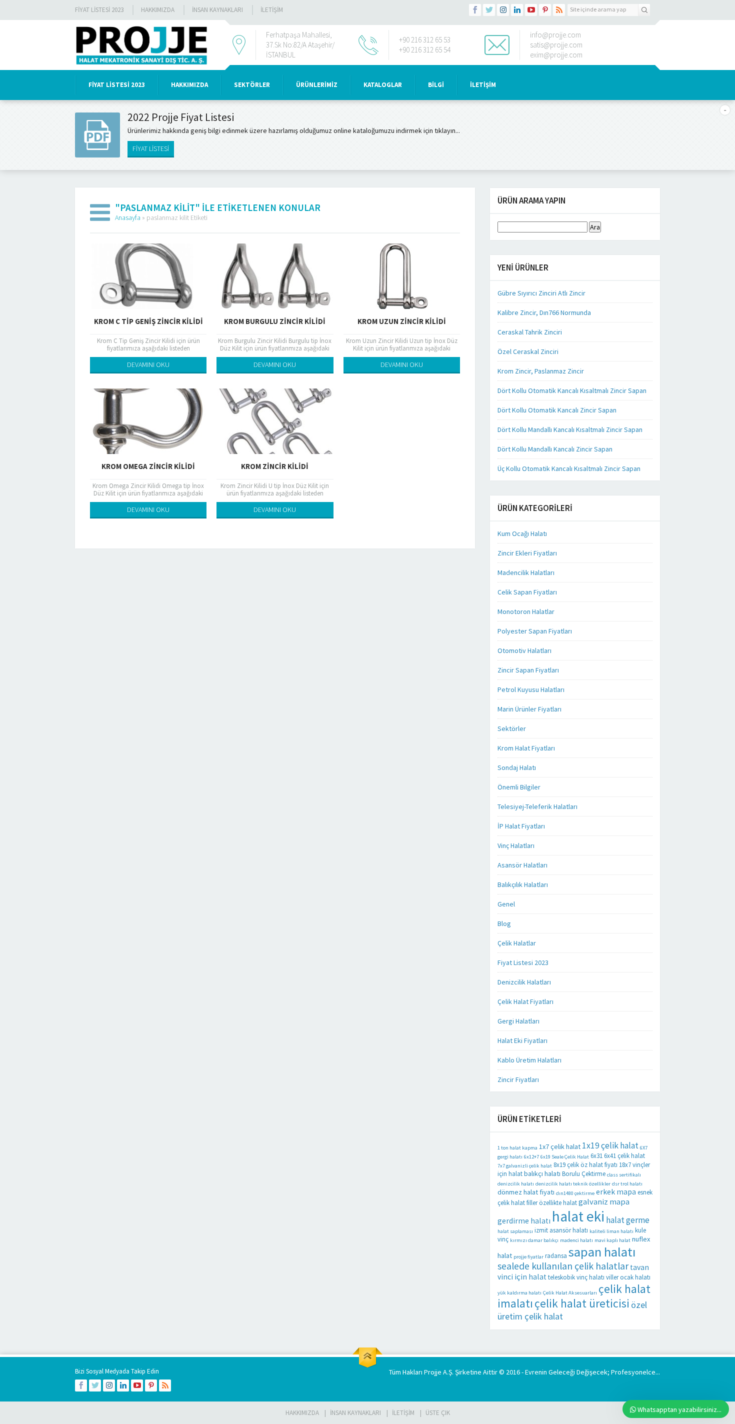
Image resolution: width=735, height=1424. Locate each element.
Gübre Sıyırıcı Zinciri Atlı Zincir (542, 293)
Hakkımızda (157, 10)
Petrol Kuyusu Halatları (531, 689)
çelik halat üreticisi (582, 1303)
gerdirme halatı (524, 1221)
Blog (504, 923)
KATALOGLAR (383, 84)
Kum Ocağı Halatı (522, 533)
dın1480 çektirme (575, 1193)
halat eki (578, 1216)
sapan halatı (602, 1252)
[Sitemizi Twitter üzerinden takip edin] (489, 10)
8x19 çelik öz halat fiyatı (586, 1164)
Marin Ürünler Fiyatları (530, 709)
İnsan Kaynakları (217, 10)
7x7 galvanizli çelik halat (525, 1165)
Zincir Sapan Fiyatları (528, 670)
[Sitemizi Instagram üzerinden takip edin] (503, 10)
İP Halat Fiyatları (521, 826)
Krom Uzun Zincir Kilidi (402, 321)
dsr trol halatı (627, 1183)
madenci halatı (576, 1240)
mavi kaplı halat (612, 1240)
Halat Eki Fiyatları (523, 1040)
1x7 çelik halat (559, 1146)
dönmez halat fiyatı (526, 1192)
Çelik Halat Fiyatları (526, 1001)
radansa (556, 1256)
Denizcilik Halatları (524, 982)
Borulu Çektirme (584, 1174)
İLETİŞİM (271, 10)
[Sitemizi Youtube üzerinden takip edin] (531, 10)
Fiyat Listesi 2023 (99, 10)
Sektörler (512, 728)
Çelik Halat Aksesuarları (570, 1293)
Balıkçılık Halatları (523, 884)
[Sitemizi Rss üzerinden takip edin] (559, 10)
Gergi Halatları (519, 1021)
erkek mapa (616, 1191)
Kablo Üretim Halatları (530, 1060)
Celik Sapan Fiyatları (527, 592)
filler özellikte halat (551, 1202)
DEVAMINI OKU (148, 364)
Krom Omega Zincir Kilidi (148, 466)
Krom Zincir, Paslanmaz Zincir (541, 371)
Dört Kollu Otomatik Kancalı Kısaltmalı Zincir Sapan (572, 390)
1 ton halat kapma (518, 1147)
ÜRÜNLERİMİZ (317, 84)
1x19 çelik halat (610, 1145)
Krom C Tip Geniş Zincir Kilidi (148, 321)
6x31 (596, 1156)
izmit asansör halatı (561, 1230)
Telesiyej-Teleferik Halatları (538, 806)
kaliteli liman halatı (612, 1231)
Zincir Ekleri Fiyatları (527, 553)
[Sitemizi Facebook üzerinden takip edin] (475, 10)
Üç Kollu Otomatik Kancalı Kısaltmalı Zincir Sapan (569, 468)
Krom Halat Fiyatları (526, 748)
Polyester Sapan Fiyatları (535, 631)
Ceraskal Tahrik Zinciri (530, 332)
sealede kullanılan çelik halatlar (563, 1266)
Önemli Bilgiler (519, 787)
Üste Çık (438, 1412)
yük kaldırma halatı (520, 1293)
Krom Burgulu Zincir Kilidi (275, 321)
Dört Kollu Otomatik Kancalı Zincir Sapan (557, 410)
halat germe (628, 1220)
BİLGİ (436, 84)
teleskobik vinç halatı (576, 1277)
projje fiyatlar (529, 1257)
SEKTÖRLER (252, 84)
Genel (506, 904)
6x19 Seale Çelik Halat (564, 1157)
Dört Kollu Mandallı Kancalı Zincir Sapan (555, 449)
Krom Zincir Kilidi (274, 466)
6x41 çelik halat (624, 1156)
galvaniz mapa (604, 1201)
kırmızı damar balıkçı (534, 1240)
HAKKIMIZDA (189, 84)
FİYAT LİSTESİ (150, 148)
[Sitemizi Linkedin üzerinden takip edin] (517, 10)
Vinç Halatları (516, 845)
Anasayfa (127, 217)
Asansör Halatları (523, 865)
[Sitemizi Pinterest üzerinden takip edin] (545, 10)
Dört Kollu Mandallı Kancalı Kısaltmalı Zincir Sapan (570, 429)
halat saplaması (515, 1231)
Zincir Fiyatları (518, 1079)
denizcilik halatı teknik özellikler (573, 1183)
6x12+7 (531, 1157)
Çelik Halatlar (517, 943)
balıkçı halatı (542, 1173)
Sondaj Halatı (517, 767)
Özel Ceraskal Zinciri (528, 351)
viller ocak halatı (628, 1277)
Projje (433, 1372)
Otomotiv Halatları (525, 650)
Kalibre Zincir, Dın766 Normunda (544, 312)
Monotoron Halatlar (526, 611)
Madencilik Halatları (526, 572)
